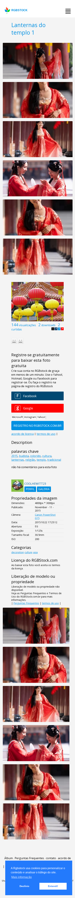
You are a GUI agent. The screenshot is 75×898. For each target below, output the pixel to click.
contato (51, 858)
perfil (30, 489)
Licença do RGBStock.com (34, 560)
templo (41, 460)
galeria (44, 489)
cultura (46, 456)
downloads (48, 325)
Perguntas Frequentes (26, 603)
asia (35, 552)
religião (30, 460)
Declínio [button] (24, 886)
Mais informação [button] (21, 877)
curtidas (16, 329)
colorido (35, 456)
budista (24, 456)
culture (28, 552)
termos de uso (50, 603)
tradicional (54, 460)
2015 (14, 456)
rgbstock (19, 10)
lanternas (17, 460)
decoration (17, 552)
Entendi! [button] (53, 886)
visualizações (27, 325)
